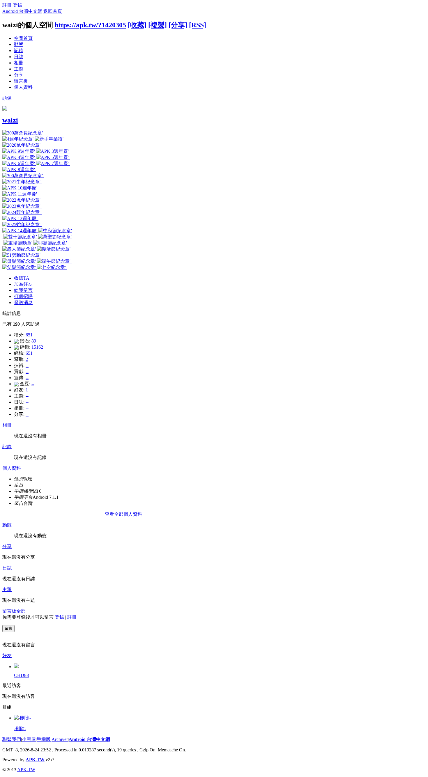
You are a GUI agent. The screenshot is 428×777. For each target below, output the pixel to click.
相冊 (18, 62)
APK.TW (35, 759)
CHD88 (21, 675)
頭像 (7, 97)
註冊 (7, 5)
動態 (18, 44)
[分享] (178, 25)
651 (29, 334)
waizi (10, 120)
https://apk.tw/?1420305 (90, 25)
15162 (37, 347)
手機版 (44, 739)
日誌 (18, 56)
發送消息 (23, 302)
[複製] (157, 25)
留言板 (21, 81)
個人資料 (23, 87)
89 (33, 340)
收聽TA (21, 278)
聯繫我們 (11, 739)
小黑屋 (29, 739)
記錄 (18, 50)
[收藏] (137, 25)
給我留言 (23, 290)
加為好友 (23, 284)
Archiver (60, 739)
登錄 (17, 5)
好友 (7, 655)
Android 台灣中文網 (22, 11)
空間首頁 (23, 38)
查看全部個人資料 (123, 514)
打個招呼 (23, 296)
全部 (21, 611)
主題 (18, 68)
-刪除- (20, 728)
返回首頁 (52, 11)
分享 (18, 74)
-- (27, 365)
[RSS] (197, 25)
